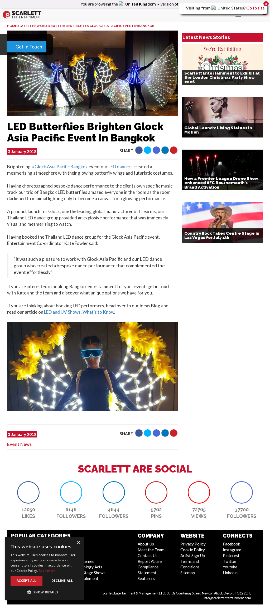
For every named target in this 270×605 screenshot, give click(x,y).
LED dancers (120, 166)
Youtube (230, 566)
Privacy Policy (193, 544)
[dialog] (44, 568)
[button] (139, 150)
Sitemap (187, 572)
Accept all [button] (26, 580)
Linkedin (230, 572)
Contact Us (147, 555)
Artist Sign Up (192, 555)
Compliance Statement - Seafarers (148, 572)
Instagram (232, 549)
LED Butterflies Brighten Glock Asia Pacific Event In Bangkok (99, 26)
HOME (12, 26)
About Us (146, 544)
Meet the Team (151, 549)
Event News (19, 444)
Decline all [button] (62, 580)
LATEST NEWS (31, 26)
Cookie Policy (192, 549)
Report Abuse (150, 561)
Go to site (255, 8)
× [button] (78, 543)
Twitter (230, 561)
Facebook (231, 544)
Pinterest (231, 555)
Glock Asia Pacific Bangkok (61, 166)
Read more (47, 570)
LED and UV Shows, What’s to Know (79, 312)
